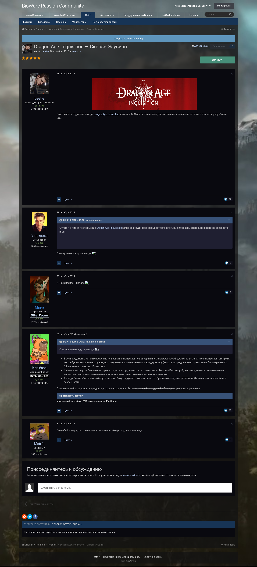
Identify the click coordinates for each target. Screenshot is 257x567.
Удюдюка (39, 236)
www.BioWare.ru (35, 15)
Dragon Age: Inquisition (106, 114)
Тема (95, 556)
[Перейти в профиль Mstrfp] (39, 431)
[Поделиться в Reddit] (24, 516)
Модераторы (79, 22)
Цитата (68, 199)
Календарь (44, 22)
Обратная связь (153, 556)
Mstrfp (39, 444)
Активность (107, 15)
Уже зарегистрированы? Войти (191, 6)
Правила (61, 22)
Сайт (88, 15)
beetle (45, 51)
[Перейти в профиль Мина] (39, 289)
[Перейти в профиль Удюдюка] (39, 221)
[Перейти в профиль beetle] (27, 49)
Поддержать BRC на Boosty (128, 38)
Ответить (217, 60)
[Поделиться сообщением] (232, 73)
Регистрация (224, 5)
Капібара (39, 368)
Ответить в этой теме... (57, 487)
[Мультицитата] (59, 199)
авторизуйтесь (131, 475)
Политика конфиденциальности (121, 556)
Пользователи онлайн (105, 22)
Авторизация (201, 46)
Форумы (27, 22)
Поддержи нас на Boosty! (138, 15)
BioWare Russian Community (53, 6)
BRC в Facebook (171, 15)
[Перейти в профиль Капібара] (39, 349)
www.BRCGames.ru (65, 15)
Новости (76, 51)
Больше (194, 15)
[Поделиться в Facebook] (35, 516)
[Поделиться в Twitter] (29, 516)
